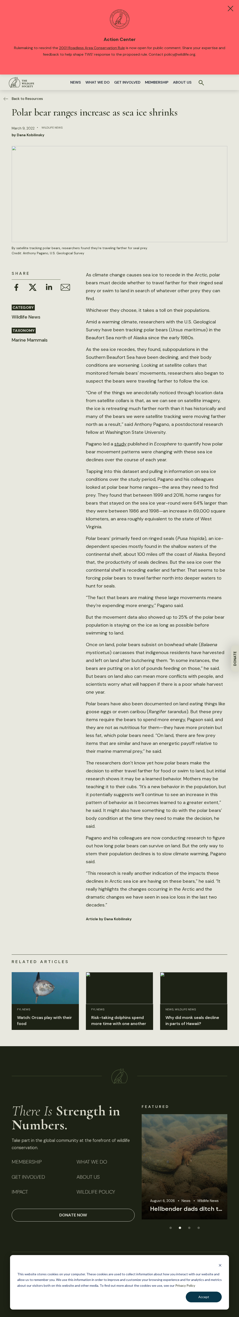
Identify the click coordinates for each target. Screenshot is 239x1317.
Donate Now (73, 1215)
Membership (157, 82)
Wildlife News (52, 127)
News (75, 82)
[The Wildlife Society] (21, 82)
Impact (20, 1192)
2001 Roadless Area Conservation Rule (92, 47)
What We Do (97, 82)
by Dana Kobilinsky (28, 135)
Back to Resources (27, 98)
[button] (170, 1227)
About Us (182, 82)
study (120, 444)
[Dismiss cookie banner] (220, 1265)
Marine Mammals (30, 340)
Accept (203, 1297)
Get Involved (127, 82)
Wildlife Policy (96, 1192)
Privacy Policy (185, 1285)
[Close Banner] (230, 8)
